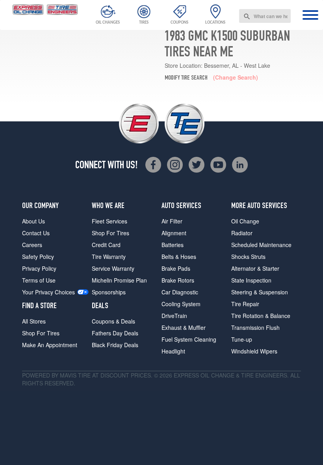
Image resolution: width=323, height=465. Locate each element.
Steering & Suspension (259, 292)
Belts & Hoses (179, 256)
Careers (32, 245)
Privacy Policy (39, 268)
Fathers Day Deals (115, 333)
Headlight (173, 351)
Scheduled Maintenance (261, 245)
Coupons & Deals (113, 321)
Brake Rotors (178, 280)
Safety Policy (38, 256)
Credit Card (106, 245)
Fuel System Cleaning (189, 339)
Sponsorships (109, 292)
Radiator (241, 233)
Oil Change (245, 221)
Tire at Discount (103, 375)
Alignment (174, 233)
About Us (33, 221)
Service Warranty (113, 268)
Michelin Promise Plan (119, 280)
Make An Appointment (49, 345)
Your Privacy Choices (48, 292)
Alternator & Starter (255, 268)
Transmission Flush (255, 327)
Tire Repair (245, 304)
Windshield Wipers (254, 351)
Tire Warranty (109, 256)
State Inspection (251, 280)
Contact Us (36, 233)
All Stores (34, 321)
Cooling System (181, 304)
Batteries (173, 245)
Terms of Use (39, 280)
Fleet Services (109, 221)
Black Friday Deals (115, 345)
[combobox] (265, 16)
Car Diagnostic (180, 292)
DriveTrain (174, 316)
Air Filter (172, 221)
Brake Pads (176, 268)
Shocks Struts (248, 256)
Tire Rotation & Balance (260, 316)
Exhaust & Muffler (184, 327)
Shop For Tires (40, 333)
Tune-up (241, 339)
